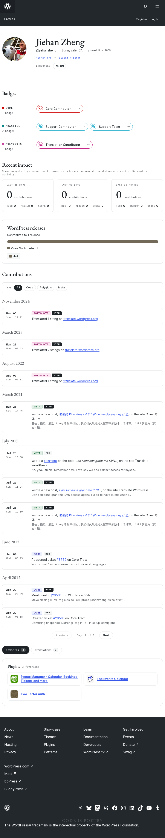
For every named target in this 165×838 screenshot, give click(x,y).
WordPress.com (19, 766)
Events (128, 737)
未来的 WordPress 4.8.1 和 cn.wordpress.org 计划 (93, 414)
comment (50, 461)
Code (29, 287)
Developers (92, 744)
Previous (62, 635)
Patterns (50, 752)
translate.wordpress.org (80, 319)
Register (141, 19)
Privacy (10, 752)
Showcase (52, 729)
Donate (131, 744)
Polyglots (46, 287)
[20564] (57, 595)
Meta (61, 287)
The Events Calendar (112, 679)
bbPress (13, 781)
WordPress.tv (96, 752)
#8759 (61, 559)
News (8, 737)
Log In (155, 19)
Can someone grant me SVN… (80, 490)
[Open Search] (145, 6)
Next (106, 635)
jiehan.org (44, 57)
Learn (87, 729)
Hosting (10, 744)
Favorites (15, 650)
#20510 (58, 618)
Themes (50, 737)
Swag (129, 752)
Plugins (49, 744)
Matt (10, 774)
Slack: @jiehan (70, 57)
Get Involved (133, 729)
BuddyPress (16, 789)
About (9, 729)
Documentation (95, 737)
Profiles (9, 19)
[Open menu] (158, 6)
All (18, 287)
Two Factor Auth (33, 694)
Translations (46, 650)
